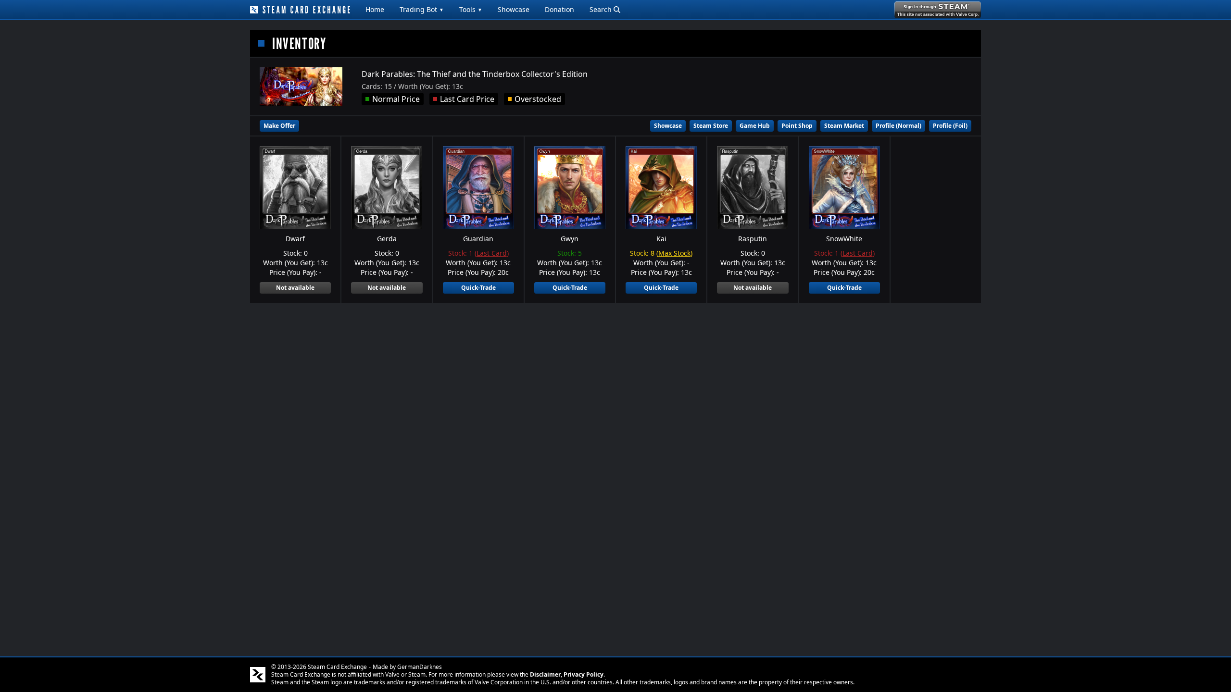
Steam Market (844, 126)
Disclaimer (545, 674)
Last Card (492, 253)
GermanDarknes (419, 667)
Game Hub (755, 126)
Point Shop (797, 126)
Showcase (513, 9)
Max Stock (674, 253)
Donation (559, 9)
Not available (295, 288)
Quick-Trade (478, 288)
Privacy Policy (583, 674)
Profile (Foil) (950, 126)
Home (374, 9)
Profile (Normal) (898, 126)
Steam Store (710, 126)
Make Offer (279, 126)
